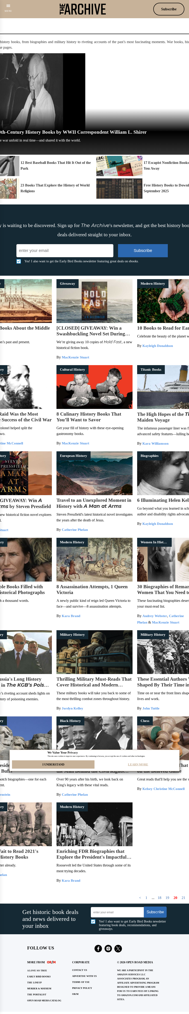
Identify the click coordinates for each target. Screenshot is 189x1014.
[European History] (94, 494)
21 (183, 898)
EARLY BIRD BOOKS (39, 976)
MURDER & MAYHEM (39, 988)
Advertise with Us (84, 976)
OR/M (75, 994)
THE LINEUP (34, 982)
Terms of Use (81, 982)
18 (159, 898)
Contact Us (79, 970)
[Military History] (94, 673)
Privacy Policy (82, 988)
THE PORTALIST (36, 994)
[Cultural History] (94, 408)
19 (167, 898)
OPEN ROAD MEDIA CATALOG (44, 1000)
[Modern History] (94, 580)
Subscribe (169, 9)
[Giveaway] (94, 322)
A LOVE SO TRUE (37, 970)
